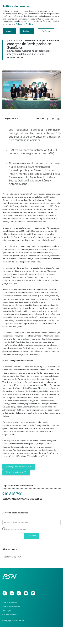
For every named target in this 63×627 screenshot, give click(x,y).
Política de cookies (9, 603)
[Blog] (33, 593)
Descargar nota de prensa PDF (18, 467)
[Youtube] (26, 593)
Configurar (46, 31)
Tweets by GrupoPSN (11, 556)
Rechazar (27, 31)
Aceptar (9, 31)
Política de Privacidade (11, 607)
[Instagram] (18, 593)
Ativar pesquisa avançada (15, 529)
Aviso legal (6, 611)
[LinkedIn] (12, 593)
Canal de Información (10, 614)
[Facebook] (4, 593)
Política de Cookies (24, 24)
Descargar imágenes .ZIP (16, 472)
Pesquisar (31, 536)
